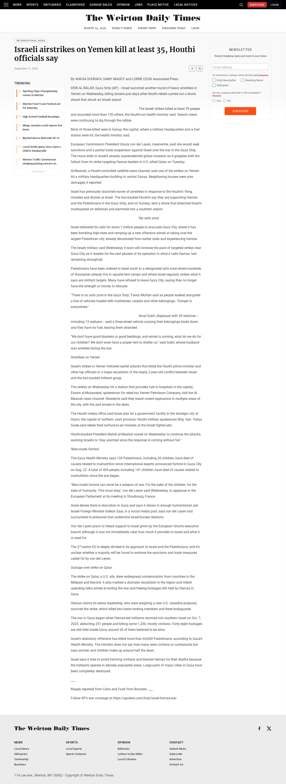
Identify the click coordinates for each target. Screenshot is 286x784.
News (17, 4)
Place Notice (158, 4)
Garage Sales (101, 4)
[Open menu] (6, 4)
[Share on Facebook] (192, 68)
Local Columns (127, 759)
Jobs (138, 4)
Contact (176, 742)
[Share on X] (199, 68)
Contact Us (176, 764)
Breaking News (254, 80)
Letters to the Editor (130, 754)
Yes (218, 100)
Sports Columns (76, 754)
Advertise (175, 759)
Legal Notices (185, 4)
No (229, 100)
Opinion (123, 4)
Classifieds (75, 4)
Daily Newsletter (226, 80)
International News (31, 40)
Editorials (124, 748)
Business (20, 764)
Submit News (147, 28)
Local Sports (74, 748)
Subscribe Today (174, 28)
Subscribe (257, 4)
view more (38, 171)
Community (21, 759)
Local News (21, 748)
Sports (32, 4)
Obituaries (52, 4)
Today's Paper (122, 28)
